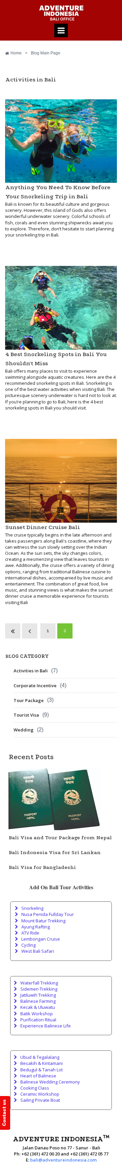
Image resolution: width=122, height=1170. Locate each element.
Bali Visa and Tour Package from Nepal (60, 838)
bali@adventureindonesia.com (63, 1160)
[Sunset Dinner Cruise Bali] (61, 481)
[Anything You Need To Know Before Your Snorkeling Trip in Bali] (61, 141)
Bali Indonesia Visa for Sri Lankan (55, 852)
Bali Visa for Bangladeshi (42, 867)
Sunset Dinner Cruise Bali (42, 527)
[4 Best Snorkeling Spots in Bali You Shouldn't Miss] (61, 308)
